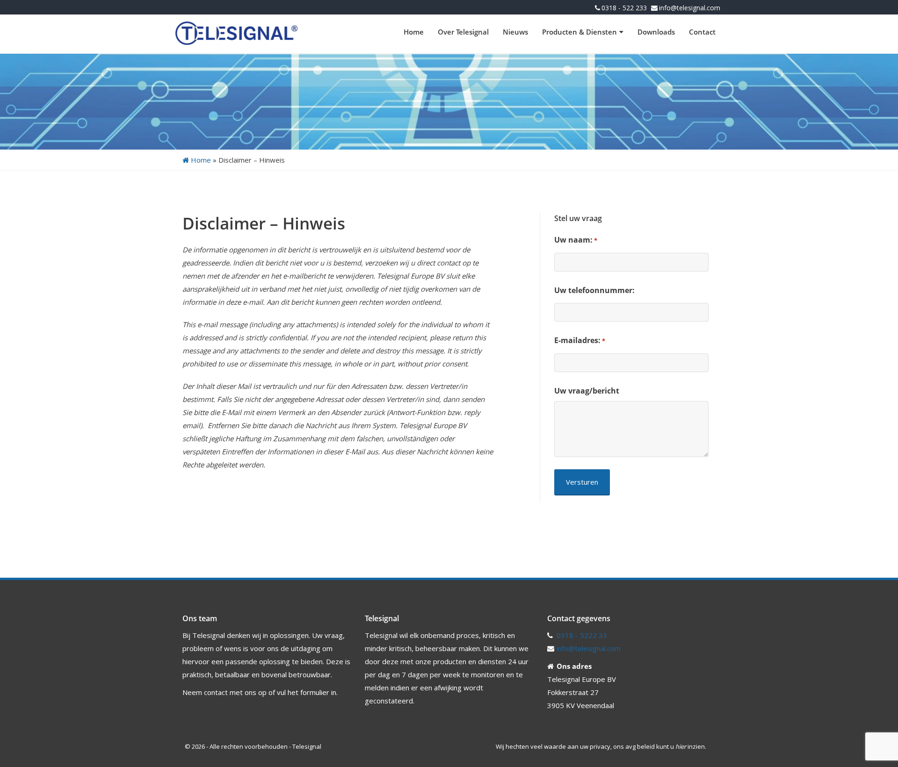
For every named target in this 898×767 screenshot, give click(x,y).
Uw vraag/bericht (586, 391)
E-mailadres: (579, 340)
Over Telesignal (463, 31)
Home (414, 31)
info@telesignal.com (689, 7)
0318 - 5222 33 (582, 635)
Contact (702, 31)
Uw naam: (575, 240)
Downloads (656, 31)
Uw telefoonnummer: (594, 290)
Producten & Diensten (579, 31)
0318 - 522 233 (624, 7)
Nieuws (515, 31)
